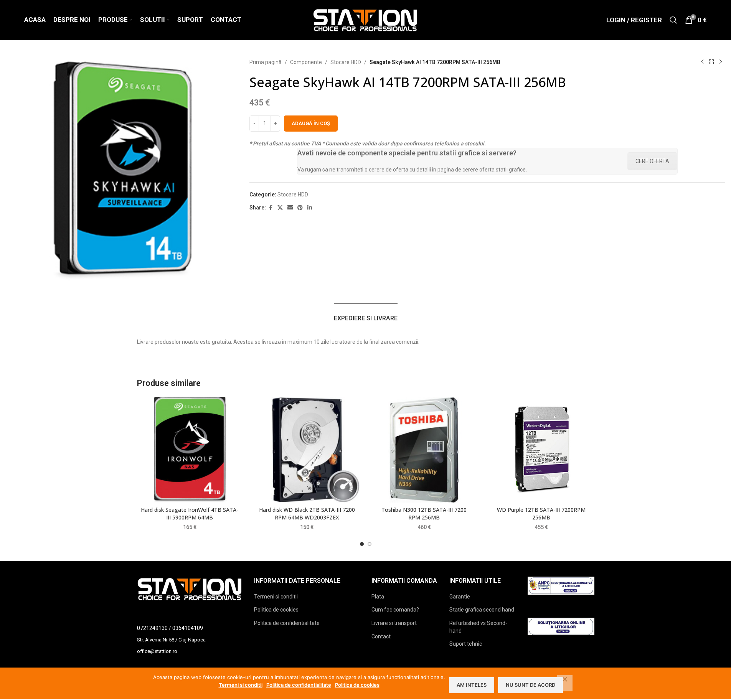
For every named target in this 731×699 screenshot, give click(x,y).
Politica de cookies (276, 610)
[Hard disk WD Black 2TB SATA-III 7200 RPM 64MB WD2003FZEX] (307, 450)
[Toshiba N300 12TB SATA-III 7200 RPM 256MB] (424, 450)
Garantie (459, 596)
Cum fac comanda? (395, 610)
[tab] (366, 314)
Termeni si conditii (276, 596)
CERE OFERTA (652, 161)
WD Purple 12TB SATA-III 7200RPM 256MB (541, 513)
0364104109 (187, 628)
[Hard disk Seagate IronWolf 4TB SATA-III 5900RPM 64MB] (190, 450)
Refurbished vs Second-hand (478, 627)
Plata (377, 596)
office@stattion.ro (157, 651)
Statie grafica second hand (481, 610)
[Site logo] (365, 19)
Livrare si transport (394, 623)
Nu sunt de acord (530, 685)
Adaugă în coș (311, 123)
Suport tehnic (465, 644)
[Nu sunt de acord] (565, 683)
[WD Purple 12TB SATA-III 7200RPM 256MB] (541, 450)
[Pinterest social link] (300, 208)
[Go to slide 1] (362, 544)
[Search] (673, 20)
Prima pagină (265, 62)
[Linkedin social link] (309, 208)
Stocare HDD (345, 62)
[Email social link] (290, 208)
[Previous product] (702, 62)
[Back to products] (711, 62)
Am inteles (472, 685)
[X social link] (280, 208)
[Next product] (720, 62)
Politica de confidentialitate (287, 623)
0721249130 (152, 628)
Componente (306, 62)
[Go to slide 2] (369, 544)
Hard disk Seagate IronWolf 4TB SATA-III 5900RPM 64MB (189, 513)
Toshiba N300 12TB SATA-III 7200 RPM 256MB (424, 513)
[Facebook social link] (270, 208)
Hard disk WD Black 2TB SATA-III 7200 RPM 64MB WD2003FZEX (307, 513)
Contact (381, 636)
